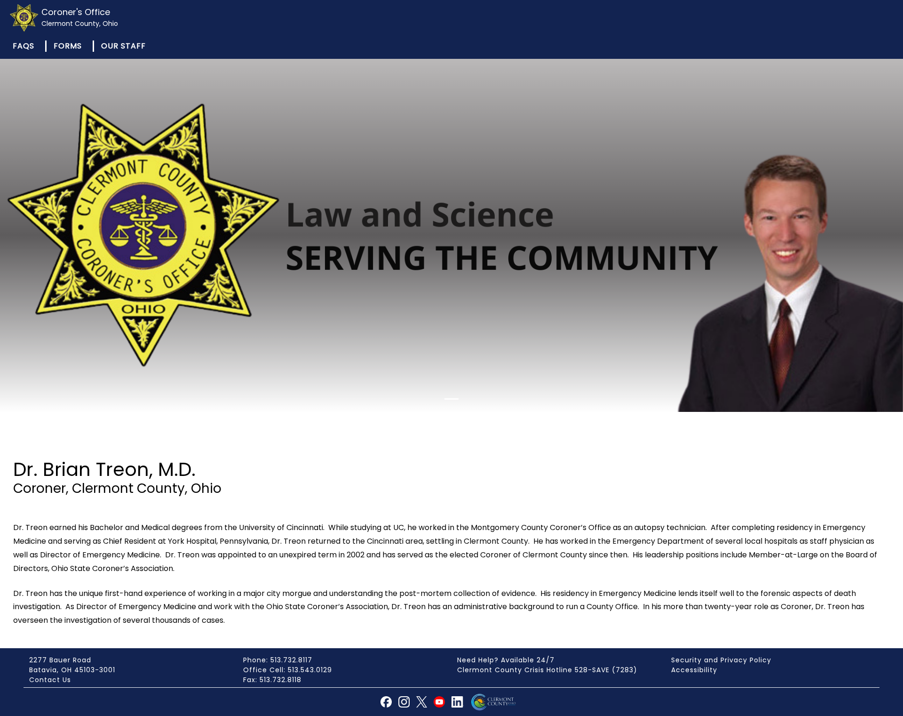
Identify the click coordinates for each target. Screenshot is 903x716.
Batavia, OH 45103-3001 (72, 670)
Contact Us (50, 679)
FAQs (23, 45)
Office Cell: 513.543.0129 (287, 670)
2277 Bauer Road (60, 660)
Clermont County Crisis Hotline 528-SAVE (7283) (547, 670)
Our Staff (123, 45)
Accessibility (694, 670)
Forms (68, 45)
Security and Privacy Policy (721, 660)
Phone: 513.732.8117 (277, 660)
